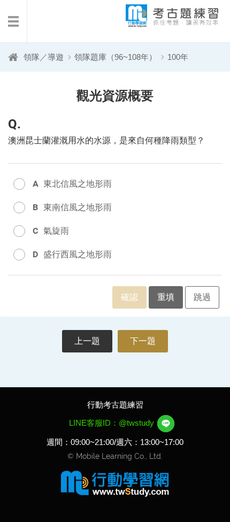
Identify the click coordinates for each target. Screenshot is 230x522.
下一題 (143, 341)
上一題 (87, 341)
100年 (177, 57)
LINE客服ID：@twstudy (112, 422)
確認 (129, 297)
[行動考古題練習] (163, 15)
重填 (165, 297)
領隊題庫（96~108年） (115, 57)
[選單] (13, 21)
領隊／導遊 (44, 57)
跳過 (202, 297)
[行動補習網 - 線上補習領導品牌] (115, 483)
